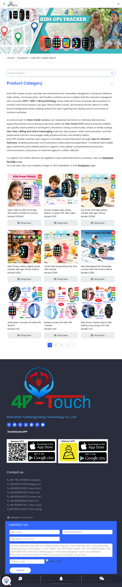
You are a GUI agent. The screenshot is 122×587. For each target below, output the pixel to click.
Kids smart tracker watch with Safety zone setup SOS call (96, 324)
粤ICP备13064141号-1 (61, 583)
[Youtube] (26, 424)
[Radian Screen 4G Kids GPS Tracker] (61, 302)
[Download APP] (32, 451)
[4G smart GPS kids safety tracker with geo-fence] (97, 190)
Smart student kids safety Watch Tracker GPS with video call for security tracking (60, 212)
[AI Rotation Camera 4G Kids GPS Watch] (24, 302)
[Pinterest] (37, 424)
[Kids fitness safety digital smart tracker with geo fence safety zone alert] (24, 246)
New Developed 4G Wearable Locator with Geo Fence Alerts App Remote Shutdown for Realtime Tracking (96, 268)
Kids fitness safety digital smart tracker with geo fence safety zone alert (24, 268)
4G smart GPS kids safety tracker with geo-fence (94, 212)
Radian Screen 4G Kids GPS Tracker (58, 324)
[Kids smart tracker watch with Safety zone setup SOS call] (97, 302)
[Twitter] (20, 424)
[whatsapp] (43, 424)
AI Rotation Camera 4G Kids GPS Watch (24, 324)
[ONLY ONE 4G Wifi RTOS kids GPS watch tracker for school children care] (24, 190)
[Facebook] (9, 424)
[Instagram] (31, 424)
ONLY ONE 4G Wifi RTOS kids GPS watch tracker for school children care (23, 212)
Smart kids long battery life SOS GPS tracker (60, 268)
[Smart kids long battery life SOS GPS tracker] (61, 246)
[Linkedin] (14, 424)
